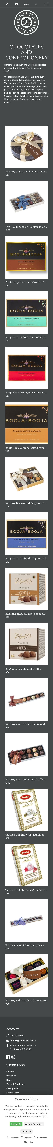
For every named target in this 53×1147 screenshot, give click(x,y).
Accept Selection (33, 1124)
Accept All (16, 1124)
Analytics (27, 1138)
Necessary (14, 1138)
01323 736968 (16, 1035)
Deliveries (11, 1075)
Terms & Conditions (15, 1084)
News (9, 1080)
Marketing (28, 1142)
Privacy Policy (13, 1088)
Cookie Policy (12, 1092)
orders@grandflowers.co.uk (23, 1040)
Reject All (26, 1131)
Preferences (41, 1138)
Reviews (10, 1071)
